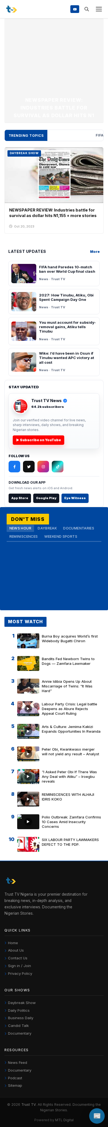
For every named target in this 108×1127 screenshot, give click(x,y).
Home (13, 943)
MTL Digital (64, 1120)
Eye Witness (75, 498)
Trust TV (28, 1104)
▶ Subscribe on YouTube (38, 440)
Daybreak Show (22, 1002)
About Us (16, 950)
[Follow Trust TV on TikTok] (57, 466)
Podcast (15, 1078)
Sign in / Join (19, 965)
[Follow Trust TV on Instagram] (43, 466)
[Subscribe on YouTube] (74, 9)
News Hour (20, 528)
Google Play (46, 498)
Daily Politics (19, 1010)
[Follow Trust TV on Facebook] (14, 466)
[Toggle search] (87, 9)
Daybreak (47, 528)
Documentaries (78, 528)
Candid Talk (18, 1025)
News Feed (17, 1062)
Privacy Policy (20, 973)
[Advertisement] (54, 59)
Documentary (19, 1033)
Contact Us (17, 958)
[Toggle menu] (99, 9)
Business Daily (20, 1018)
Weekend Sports (60, 536)
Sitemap (15, 1085)
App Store (19, 498)
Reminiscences (23, 536)
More (95, 252)
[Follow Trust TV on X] (29, 466)
